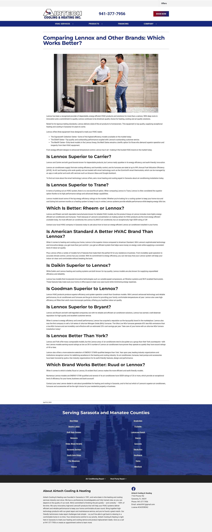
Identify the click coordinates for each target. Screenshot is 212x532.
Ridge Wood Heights (74, 444)
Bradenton (138, 421)
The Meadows (74, 461)
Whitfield (138, 467)
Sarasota (138, 444)
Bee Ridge (74, 421)
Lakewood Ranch (138, 432)
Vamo (138, 461)
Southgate (138, 455)
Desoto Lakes (74, 427)
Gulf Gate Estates (74, 432)
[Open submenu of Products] (103, 24)
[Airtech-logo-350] (62, 10)
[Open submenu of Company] (157, 24)
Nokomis (74, 438)
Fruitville (138, 427)
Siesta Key (138, 449)
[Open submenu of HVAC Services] (74, 24)
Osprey (138, 438)
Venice (74, 467)
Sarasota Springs (74, 449)
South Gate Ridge (74, 455)
